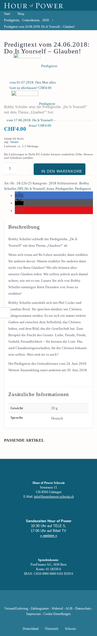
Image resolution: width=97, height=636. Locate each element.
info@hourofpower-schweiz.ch (54, 497)
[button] (19, 196)
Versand (14, 141)
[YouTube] (39, 601)
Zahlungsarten (40, 608)
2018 (52, 183)
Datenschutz (83, 608)
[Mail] (76, 601)
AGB (68, 608)
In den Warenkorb (61, 171)
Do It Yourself (35, 189)
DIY (20, 189)
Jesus (50, 189)
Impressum (33, 614)
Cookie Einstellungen (57, 614)
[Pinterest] (58, 601)
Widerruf (57, 608)
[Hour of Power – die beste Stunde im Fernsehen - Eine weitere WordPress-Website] (33, 5)
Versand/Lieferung (16, 608)
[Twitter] (30, 601)
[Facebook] (21, 601)
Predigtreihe (64, 189)
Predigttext (83, 189)
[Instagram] (48, 601)
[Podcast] (67, 601)
